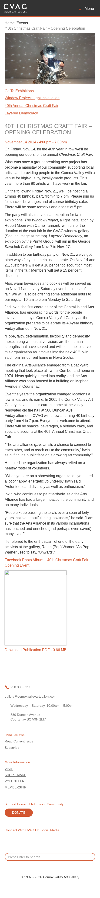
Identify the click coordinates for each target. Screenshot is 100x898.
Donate (18, 812)
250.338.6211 (20, 687)
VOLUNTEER (14, 781)
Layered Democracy (21, 113)
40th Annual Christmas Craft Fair (31, 106)
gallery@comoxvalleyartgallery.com (31, 696)
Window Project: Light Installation (32, 98)
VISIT (9, 769)
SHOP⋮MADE (15, 775)
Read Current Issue (19, 741)
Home (10, 23)
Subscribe (12, 747)
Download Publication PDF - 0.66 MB (36, 650)
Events (22, 23)
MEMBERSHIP (15, 787)
